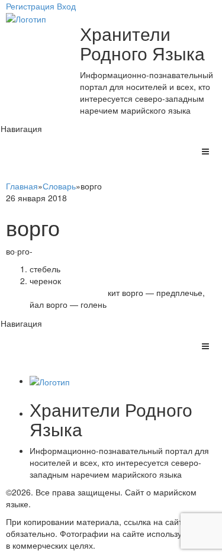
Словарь (59, 186)
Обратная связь (64, 504)
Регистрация (30, 6)
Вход (66, 6)
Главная (22, 186)
